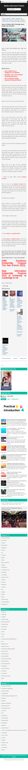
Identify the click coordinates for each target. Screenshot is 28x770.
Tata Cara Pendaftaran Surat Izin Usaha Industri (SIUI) (14, 730)
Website (3, 740)
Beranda (15, 358)
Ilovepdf (3, 616)
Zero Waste (4, 747)
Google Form (4, 604)
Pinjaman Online (5, 691)
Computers (4, 572)
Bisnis (3, 560)
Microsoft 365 (5, 651)
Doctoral (3, 582)
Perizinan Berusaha (6, 686)
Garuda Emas (5, 599)
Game (3, 596)
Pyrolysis (4, 700)
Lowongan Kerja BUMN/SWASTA (9, 639)
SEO (3, 713)
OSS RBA (4, 671)
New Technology (5, 668)
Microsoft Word (5, 661)
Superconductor (5, 727)
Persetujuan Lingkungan (7, 688)
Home (3, 18)
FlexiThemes (10, 758)
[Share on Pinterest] (11, 283)
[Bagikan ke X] (6, 286)
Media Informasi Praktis (14, 6)
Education (8, 18)
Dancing (3, 579)
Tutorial (22, 19)
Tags (9, 399)
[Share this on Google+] (9, 283)
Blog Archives (15, 399)
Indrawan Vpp (19, 18)
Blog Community (5, 562)
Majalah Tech (5, 19)
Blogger (3, 565)
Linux (3, 636)
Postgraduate (5, 693)
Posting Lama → (23, 358)
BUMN (3, 557)
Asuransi (4, 555)
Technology (17, 19)
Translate (18, 11)
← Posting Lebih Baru (6, 358)
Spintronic (4, 725)
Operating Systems (6, 675)
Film (2, 589)
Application (4, 547)
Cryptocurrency (5, 577)
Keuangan (4, 629)
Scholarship (4, 715)
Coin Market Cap (5, 569)
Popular (3, 399)
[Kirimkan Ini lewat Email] (3, 286)
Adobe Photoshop (6, 537)
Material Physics (5, 646)
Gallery (3, 594)
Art (2, 552)
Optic (3, 678)
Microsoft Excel (5, 653)
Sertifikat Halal (5, 720)
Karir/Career (4, 626)
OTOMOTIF (4, 673)
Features (4, 587)
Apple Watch (4, 545)
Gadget (13, 18)
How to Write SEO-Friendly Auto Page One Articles (13, 25)
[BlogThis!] (4, 286)
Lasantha (22, 758)
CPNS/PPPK (4, 567)
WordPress (4, 745)
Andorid (3, 542)
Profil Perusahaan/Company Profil (9, 695)
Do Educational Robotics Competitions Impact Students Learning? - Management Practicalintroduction (12, 304)
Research (11, 19)
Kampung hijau (5, 624)
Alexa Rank (4, 540)
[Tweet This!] (7, 283)
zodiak (3, 750)
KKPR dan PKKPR (6, 621)
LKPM (3, 631)
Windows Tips (5, 742)
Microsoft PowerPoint (6, 658)
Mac (2, 641)
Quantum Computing (6, 703)
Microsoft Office (5, 656)
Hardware (4, 612)
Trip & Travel (5, 735)
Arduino (3, 550)
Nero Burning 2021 (6, 663)
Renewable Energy (6, 708)
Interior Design (5, 619)
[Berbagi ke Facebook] (7, 286)
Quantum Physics (6, 705)
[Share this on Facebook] (5, 283)
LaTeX (3, 634)
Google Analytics (5, 601)
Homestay (4, 614)
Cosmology (4, 574)
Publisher (4, 698)
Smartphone (4, 722)
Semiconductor (5, 718)
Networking (4, 666)
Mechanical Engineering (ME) (8, 648)
